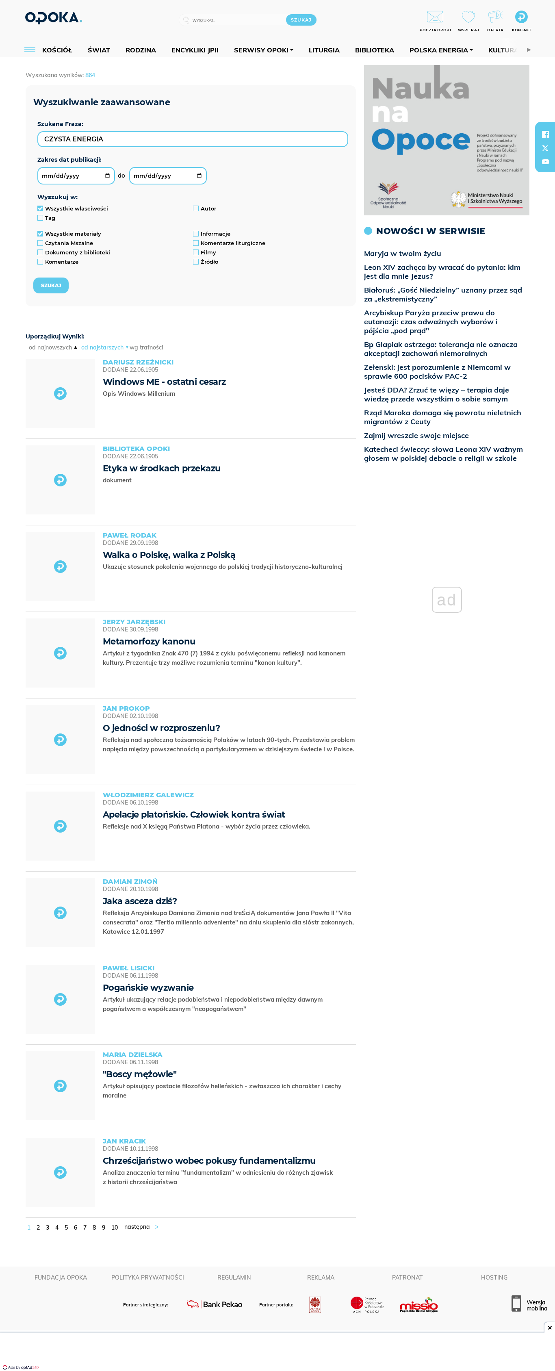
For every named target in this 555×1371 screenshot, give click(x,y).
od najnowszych (50, 347)
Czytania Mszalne (69, 243)
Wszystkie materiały (73, 233)
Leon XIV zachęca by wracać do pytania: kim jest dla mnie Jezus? (442, 271)
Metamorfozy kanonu (149, 641)
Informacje (215, 233)
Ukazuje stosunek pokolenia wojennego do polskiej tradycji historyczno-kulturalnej (223, 567)
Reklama (320, 1277)
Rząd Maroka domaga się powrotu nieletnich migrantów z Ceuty (442, 417)
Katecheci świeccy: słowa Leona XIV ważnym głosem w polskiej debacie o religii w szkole (443, 454)
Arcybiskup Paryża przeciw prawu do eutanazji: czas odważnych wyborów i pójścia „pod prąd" (431, 321)
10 (114, 1227)
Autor (208, 208)
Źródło (209, 261)
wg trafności (146, 347)
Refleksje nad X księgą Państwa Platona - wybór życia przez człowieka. (207, 826)
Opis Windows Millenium (140, 393)
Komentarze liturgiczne (233, 243)
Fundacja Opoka (61, 1277)
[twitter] (545, 148)
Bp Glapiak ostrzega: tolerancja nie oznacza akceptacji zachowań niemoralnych (441, 349)
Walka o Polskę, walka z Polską (169, 555)
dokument (118, 480)
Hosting (494, 1277)
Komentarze (61, 261)
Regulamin (234, 1277)
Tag (50, 218)
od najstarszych (102, 347)
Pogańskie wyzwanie (148, 988)
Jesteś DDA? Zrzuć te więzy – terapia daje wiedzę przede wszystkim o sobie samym (436, 394)
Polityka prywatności (147, 1277)
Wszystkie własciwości (76, 208)
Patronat (407, 1277)
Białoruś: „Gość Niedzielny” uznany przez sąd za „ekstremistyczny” (443, 294)
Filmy (208, 252)
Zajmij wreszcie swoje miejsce (416, 435)
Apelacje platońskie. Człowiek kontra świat (194, 814)
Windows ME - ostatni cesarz (164, 382)
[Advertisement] (277, 1352)
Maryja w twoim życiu (402, 253)
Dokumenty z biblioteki (77, 252)
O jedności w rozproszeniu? (161, 728)
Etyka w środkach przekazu (162, 468)
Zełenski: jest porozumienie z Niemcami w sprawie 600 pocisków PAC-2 (437, 371)
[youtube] (545, 161)
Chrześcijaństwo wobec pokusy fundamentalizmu (209, 1161)
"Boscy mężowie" (139, 1074)
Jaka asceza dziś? (140, 901)
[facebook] (545, 134)
